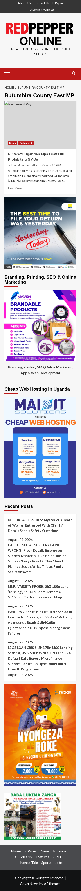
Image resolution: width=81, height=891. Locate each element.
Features (42, 856)
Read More (15, 188)
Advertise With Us (42, 9)
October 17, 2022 (51, 165)
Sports (46, 862)
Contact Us (42, 3)
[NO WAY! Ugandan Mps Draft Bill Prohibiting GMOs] (40, 124)
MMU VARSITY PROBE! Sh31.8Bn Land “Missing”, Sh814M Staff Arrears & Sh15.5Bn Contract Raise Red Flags (38, 591)
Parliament (26, 143)
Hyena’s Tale (28, 862)
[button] (9, 73)
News (12, 143)
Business (60, 851)
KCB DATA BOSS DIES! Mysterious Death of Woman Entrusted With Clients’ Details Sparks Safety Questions (40, 525)
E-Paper (57, 3)
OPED (58, 856)
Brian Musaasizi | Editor (24, 165)
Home (16, 851)
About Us (24, 3)
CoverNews (29, 883)
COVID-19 (23, 856)
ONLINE (40, 41)
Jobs (59, 862)
